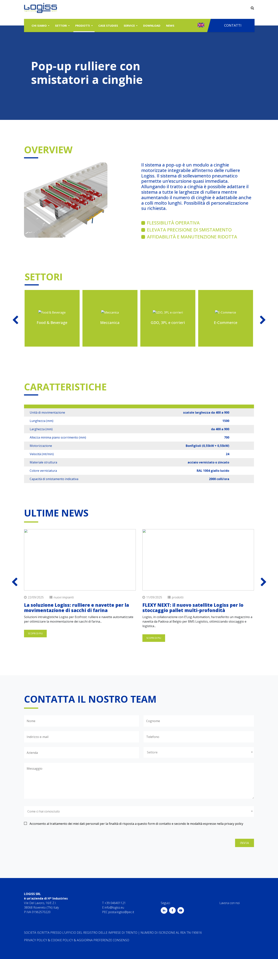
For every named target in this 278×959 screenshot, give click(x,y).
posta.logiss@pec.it (121, 912)
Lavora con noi (229, 903)
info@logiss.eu (114, 907)
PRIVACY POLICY (35, 940)
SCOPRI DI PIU (35, 633)
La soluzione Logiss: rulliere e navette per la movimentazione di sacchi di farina (76, 608)
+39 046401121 (115, 903)
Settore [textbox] (152, 752)
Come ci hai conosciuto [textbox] (43, 811)
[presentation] (262, 319)
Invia (244, 843)
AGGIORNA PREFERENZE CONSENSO (103, 940)
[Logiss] (40, 8)
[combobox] (199, 752)
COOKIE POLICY (62, 940)
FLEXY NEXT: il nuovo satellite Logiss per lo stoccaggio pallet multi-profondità (192, 608)
